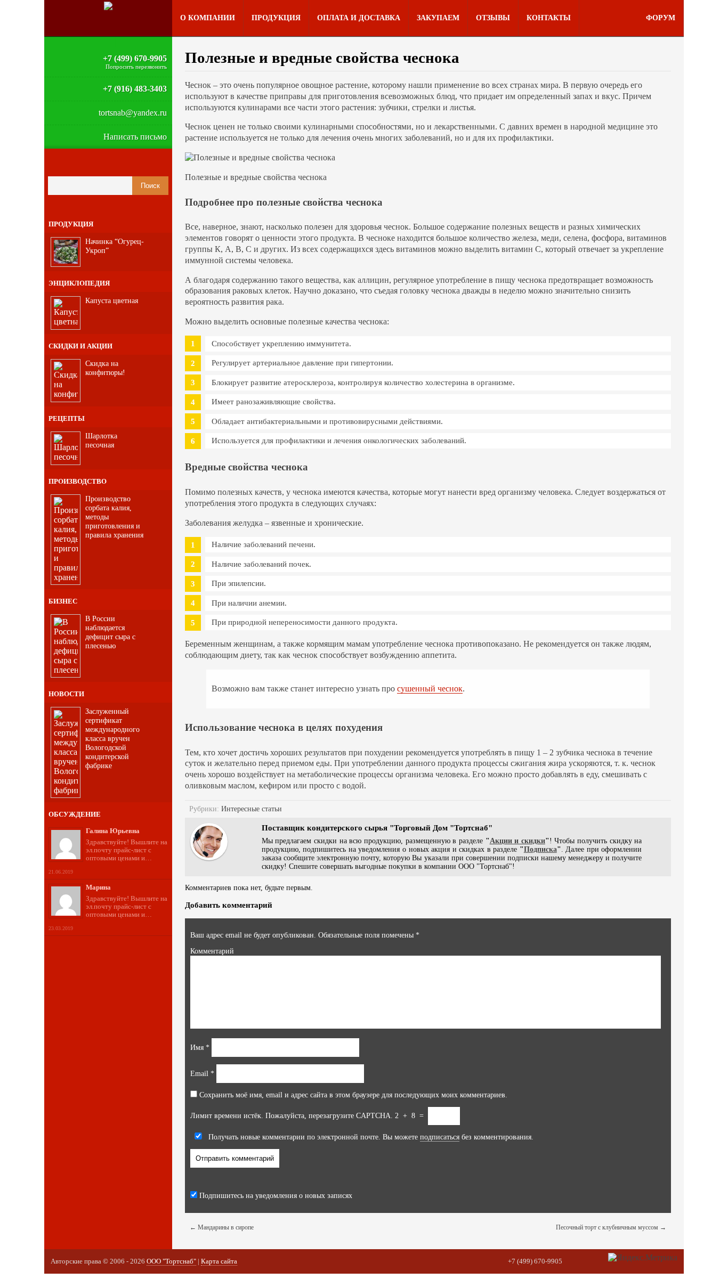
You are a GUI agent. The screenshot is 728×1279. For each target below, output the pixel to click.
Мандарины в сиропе (222, 1227)
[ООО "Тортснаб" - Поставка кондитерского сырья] (108, 6)
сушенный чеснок (430, 688)
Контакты (549, 18)
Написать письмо (135, 136)
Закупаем (438, 18)
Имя (199, 1048)
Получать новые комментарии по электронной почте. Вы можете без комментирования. (369, 1137)
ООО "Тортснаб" (171, 1261)
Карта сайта (219, 1261)
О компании (207, 18)
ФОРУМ (660, 18)
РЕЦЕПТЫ (66, 418)
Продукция (276, 18)
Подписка (540, 849)
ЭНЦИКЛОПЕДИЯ (79, 283)
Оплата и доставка (358, 18)
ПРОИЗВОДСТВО (77, 481)
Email (202, 1074)
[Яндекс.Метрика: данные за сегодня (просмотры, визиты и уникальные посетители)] (642, 1257)
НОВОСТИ (66, 694)
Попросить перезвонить (136, 66)
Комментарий (212, 951)
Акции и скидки (517, 841)
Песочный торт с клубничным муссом (611, 1227)
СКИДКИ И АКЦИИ (80, 346)
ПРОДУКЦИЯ (70, 224)
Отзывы (493, 18)
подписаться (439, 1137)
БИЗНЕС (62, 601)
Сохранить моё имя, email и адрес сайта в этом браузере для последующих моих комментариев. (353, 1095)
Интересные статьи (251, 809)
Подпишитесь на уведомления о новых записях (274, 1196)
